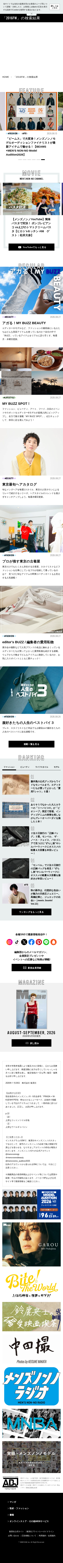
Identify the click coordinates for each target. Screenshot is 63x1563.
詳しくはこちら (54, 7)
